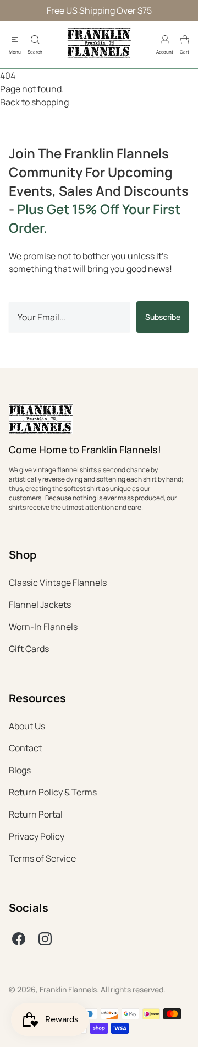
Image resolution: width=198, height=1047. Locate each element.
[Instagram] (45, 939)
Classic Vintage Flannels (58, 582)
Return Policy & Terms (53, 792)
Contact (25, 748)
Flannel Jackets (40, 605)
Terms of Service (42, 858)
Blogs (20, 770)
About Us (27, 726)
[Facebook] (19, 939)
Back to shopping (34, 102)
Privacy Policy (36, 836)
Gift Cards (29, 649)
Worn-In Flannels (43, 627)
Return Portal (36, 814)
